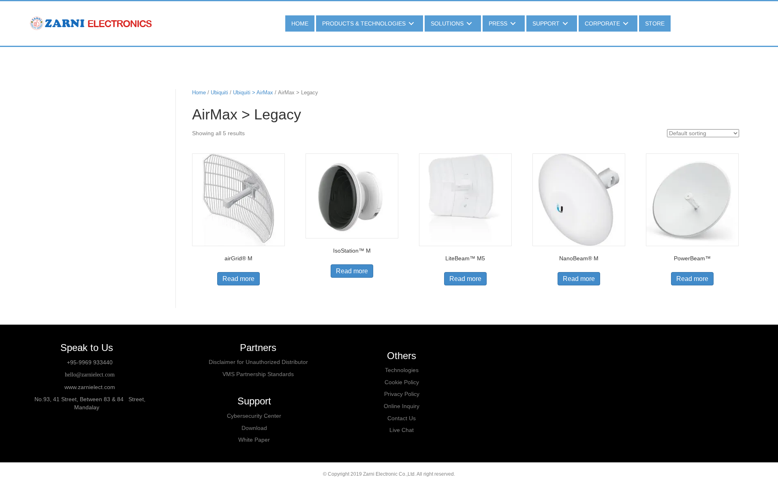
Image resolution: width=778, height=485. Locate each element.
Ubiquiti (219, 92)
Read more (238, 278)
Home (199, 92)
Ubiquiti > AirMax (253, 92)
